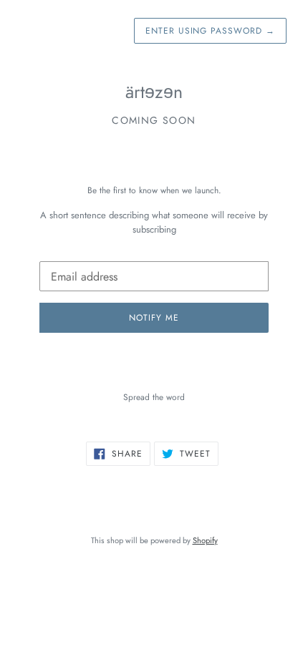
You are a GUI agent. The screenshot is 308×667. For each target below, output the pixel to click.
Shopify (205, 540)
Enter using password (210, 30)
